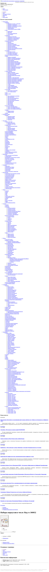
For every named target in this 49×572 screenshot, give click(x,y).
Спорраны (10, 218)
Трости (6, 327)
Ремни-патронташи (12, 70)
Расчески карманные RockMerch (11, 55)
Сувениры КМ (11, 250)
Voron (6, 356)
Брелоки (7, 285)
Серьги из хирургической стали (14, 407)
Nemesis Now (8, 125)
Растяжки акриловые (12, 399)
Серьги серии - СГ (11, 410)
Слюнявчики (10, 271)
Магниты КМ (10, 247)
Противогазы (8, 266)
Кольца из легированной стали (14, 362)
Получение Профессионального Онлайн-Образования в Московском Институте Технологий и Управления (23, 474)
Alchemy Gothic (8, 333)
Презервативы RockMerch (10, 319)
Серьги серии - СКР (12, 412)
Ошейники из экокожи (12, 39)
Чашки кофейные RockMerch (11, 152)
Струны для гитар (9, 186)
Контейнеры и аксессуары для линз (12, 157)
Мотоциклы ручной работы (13, 312)
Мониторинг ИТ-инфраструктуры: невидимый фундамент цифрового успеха (17, 456)
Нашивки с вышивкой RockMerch (14, 25)
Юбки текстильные (12, 237)
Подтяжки (7, 50)
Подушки (7, 141)
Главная (4, 11)
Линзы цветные (8, 160)
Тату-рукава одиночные (12, 90)
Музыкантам (5, 172)
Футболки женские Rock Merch (14, 211)
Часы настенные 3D (12, 99)
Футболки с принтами (12, 213)
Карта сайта (5, 17)
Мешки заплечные (11, 72)
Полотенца (7, 143)
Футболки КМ (11, 252)
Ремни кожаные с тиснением (13, 64)
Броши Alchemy (11, 336)
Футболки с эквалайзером (13, 214)
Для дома (5, 120)
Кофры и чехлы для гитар (10, 180)
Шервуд (9, 219)
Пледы (6, 140)
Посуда (6, 145)
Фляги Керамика (11, 305)
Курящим (5, 164)
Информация (5, 538)
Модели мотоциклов (9, 310)
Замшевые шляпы (11, 116)
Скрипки (7, 185)
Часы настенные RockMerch (13, 100)
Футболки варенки (11, 208)
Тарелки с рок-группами (10, 149)
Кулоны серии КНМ (12, 380)
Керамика (7, 300)
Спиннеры (7, 321)
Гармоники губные (9, 177)
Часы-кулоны (10, 104)
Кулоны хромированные (13, 383)
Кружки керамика (11, 301)
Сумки (9, 84)
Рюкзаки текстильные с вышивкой (15, 79)
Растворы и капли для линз (10, 162)
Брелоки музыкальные (12, 295)
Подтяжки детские (11, 51)
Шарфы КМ (10, 253)
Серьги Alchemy (11, 350)
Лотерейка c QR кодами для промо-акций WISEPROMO (12, 429)
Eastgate (6, 354)
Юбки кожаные (11, 235)
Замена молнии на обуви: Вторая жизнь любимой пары (12, 438)
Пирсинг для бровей (12, 394)
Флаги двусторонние (12, 278)
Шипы (6, 113)
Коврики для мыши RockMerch (14, 242)
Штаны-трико (10, 231)
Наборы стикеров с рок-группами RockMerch (19, 258)
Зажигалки (7, 166)
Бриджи (9, 222)
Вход (4, 8)
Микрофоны (7, 182)
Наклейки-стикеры (11, 257)
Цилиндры (10, 119)
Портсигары (7, 170)
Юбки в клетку (11, 233)
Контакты (5, 15)
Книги (9, 256)
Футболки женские (11, 210)
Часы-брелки (10, 102)
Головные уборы (6, 114)
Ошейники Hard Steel (12, 36)
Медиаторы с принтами (10, 181)
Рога (9, 304)
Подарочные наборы (9, 316)
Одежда (4, 203)
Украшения (5, 332)
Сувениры (5, 284)
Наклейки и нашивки (12, 249)
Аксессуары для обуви (9, 196)
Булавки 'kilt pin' (11, 216)
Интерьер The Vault (11, 123)
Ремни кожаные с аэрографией (14, 63)
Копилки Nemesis (11, 129)
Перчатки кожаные (11, 46)
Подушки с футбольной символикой (15, 273)
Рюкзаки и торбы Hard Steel (13, 77)
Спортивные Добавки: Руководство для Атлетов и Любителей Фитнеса (15, 492)
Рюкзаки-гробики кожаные (13, 81)
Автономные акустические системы (12, 173)
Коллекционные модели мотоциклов (15, 311)
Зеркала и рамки (11, 339)
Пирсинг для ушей (11, 397)
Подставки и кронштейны (10, 183)
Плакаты (9, 263)
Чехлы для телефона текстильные (14, 108)
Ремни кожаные (11, 60)
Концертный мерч (9, 243)
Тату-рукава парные (12, 91)
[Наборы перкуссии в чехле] (4, 526)
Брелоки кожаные (11, 294)
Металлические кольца (12, 367)
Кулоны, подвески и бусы (10, 368)
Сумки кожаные (11, 85)
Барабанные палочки (9, 176)
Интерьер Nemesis (11, 128)
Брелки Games (10, 286)
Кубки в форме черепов (12, 302)
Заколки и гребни (11, 338)
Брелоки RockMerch (12, 291)
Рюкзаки (9, 76)
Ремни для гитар (8, 184)
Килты (9, 217)
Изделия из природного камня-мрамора (13, 299)
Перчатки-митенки (11, 49)
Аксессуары (5, 21)
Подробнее (2, 426)
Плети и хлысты (8, 315)
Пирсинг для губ (11, 395)
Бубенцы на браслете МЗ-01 (8, 543)
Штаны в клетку (11, 227)
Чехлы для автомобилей (10, 282)
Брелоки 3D (10, 288)
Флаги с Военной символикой (14, 281)
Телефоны (7, 150)
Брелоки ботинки (11, 292)
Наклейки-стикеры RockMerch (16, 259)
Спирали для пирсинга (12, 404)
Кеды (6, 199)
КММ (6, 201)
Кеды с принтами (8, 200)
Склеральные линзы (9, 163)
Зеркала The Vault (11, 122)
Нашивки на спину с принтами (14, 23)
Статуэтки (7, 322)
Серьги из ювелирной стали (13, 408)
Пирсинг (7, 392)
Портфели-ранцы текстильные (14, 75)
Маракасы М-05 (6, 542)
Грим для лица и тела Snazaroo (11, 155)
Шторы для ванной (9, 153)
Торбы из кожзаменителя (13, 87)
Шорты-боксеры (11, 226)
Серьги (6, 406)
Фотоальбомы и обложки (13, 265)
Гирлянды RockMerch (9, 133)
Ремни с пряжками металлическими (15, 66)
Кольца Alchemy (11, 343)
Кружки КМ (10, 246)
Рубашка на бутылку (9, 320)
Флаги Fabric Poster (11, 277)
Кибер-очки (10, 31)
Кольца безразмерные (12, 361)
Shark (6, 192)
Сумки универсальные (12, 86)
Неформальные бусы (12, 388)
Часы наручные (11, 97)
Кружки (7, 135)
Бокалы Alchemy (11, 334)
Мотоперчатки (11, 43)
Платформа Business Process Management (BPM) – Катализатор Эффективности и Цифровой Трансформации (23, 465)
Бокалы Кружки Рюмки (12, 126)
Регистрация (5, 9)
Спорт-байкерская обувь (10, 202)
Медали (9, 346)
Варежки (9, 42)
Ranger (6, 191)
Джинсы (9, 223)
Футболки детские (11, 209)
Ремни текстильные (12, 69)
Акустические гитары (9, 175)
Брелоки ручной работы (12, 297)
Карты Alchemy (11, 342)
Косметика (5, 154)
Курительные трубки (9, 168)
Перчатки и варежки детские (13, 45)
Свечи (6, 148)
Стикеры (12, 261)
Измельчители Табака (9, 167)
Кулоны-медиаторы (12, 387)
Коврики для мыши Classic (13, 241)
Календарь (10, 341)
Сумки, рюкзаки (8, 71)
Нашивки (7, 22)
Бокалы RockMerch (9, 132)
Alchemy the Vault (8, 121)
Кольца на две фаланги (12, 364)
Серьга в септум (11, 402)
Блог (4, 12)
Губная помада (8, 156)
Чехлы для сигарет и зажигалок (11, 171)
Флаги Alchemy (11, 351)
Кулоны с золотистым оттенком (14, 378)
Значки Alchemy (11, 340)
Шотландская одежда (9, 215)
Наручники (7, 314)
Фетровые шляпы (11, 118)
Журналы (9, 255)
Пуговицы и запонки (12, 349)
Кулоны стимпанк (11, 382)
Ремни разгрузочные (12, 65)
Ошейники (7, 35)
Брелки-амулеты (11, 287)
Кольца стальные (11, 365)
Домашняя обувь (8, 197)
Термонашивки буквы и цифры (14, 29)
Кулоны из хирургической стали (14, 374)
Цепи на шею (8, 93)
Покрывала (7, 142)
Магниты (7, 309)
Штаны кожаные (11, 230)
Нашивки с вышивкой (12, 24)
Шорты (9, 224)
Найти (2, 6)
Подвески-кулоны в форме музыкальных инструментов (19, 391)
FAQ (4, 16)
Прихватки (7, 146)
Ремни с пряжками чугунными (14, 67)
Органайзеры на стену (9, 139)
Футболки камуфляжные (13, 212)
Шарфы (6, 109)
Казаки (6, 198)
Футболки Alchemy (11, 352)
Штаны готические (11, 228)
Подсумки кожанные (12, 74)
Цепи (6, 92)
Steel (6, 194)
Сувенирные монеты (9, 325)
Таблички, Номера (9, 326)
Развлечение (7, 267)
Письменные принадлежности (14, 347)
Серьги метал (10, 409)
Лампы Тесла (8, 307)
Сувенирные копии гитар (10, 324)
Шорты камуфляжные (12, 225)
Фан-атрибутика (8, 272)
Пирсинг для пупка (12, 396)
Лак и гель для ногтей (9, 159)
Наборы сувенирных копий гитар (12, 313)
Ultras (6, 195)
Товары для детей (8, 270)
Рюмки (6, 147)
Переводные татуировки (15, 260)
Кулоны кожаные (11, 375)
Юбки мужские (11, 236)
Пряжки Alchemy (11, 348)
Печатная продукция (9, 254)
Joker (6, 355)
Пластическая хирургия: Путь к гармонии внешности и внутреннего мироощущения (18, 483)
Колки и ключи (8, 178)
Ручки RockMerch (8, 269)
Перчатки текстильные (12, 47)
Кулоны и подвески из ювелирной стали (16, 371)
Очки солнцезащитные (12, 33)
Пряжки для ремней (12, 57)
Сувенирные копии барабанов (11, 323)
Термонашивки (11, 28)
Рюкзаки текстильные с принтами (15, 80)
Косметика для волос (9, 158)
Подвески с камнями (12, 390)
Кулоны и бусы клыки (12, 370)
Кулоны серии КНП (12, 381)
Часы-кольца (10, 103)
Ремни (6, 56)
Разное (4, 238)
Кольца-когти (10, 366)
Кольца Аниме (11, 360)
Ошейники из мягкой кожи (13, 38)
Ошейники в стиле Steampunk (14, 37)
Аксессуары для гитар (9, 174)
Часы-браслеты (11, 101)
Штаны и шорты (8, 221)
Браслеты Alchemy (11, 335)
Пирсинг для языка (11, 398)
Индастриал (10, 393)
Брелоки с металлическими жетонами (15, 298)
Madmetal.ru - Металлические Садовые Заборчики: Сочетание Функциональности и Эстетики (20, 447)
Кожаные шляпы (11, 117)
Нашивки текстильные (12, 26)
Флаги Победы (11, 280)
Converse (7, 190)
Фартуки (7, 205)
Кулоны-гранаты (11, 385)
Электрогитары (8, 188)
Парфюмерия (8, 161)
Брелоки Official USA (12, 289)
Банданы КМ (10, 244)
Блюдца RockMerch (9, 131)
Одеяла (6, 138)
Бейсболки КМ (11, 245)
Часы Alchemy (10, 353)
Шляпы (6, 115)
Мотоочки (10, 32)
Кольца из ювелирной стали (13, 363)
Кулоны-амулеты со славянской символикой (17, 384)
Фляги (6, 328)
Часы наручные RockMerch (13, 98)
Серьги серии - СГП (12, 411)
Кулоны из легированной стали (14, 372)
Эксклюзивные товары (10, 283)
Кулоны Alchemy (11, 344)
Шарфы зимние (11, 111)
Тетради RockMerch (12, 264)
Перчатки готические (12, 44)
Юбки (6, 232)
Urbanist (6, 204)
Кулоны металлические (12, 376)
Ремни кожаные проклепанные (14, 62)
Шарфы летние (11, 112)
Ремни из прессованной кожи (14, 59)
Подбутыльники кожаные (10, 318)
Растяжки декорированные (13, 401)
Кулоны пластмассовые (12, 377)
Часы (6, 94)
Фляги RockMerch (9, 329)
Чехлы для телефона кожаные (14, 107)
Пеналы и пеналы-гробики (13, 73)
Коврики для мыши (9, 240)
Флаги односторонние (12, 279)
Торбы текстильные (12, 88)
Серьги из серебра (11, 403)
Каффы (6, 357)
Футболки (7, 206)
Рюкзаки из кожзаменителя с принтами (16, 78)
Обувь (4, 189)
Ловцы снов (7, 308)
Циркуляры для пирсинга (13, 405)
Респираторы (8, 268)
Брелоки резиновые (12, 296)
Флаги (6, 275)
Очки (6, 30)
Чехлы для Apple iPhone (12, 106)
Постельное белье (8, 144)
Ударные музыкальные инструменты (12, 187)
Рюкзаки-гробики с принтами (14, 83)
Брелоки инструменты (12, 293)
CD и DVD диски (8, 239)
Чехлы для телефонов (9, 105)
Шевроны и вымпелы (9, 330)
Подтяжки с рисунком (12, 53)
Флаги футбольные (11, 274)
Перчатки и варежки (9, 40)
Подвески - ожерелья (12, 389)
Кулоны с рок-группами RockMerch (15, 379)
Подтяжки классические (13, 52)
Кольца (6, 358)
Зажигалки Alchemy (12, 337)
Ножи (6, 136)
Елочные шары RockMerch (10, 134)
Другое (9, 127)
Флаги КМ (10, 251)
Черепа (9, 306)
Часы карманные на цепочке (13, 95)
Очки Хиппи (10, 34)
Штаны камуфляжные (12, 229)
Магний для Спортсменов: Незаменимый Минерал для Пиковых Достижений (17, 500)
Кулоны (9, 369)
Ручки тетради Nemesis (12, 130)
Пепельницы (8, 169)
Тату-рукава (7, 89)
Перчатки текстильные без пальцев (15, 48)
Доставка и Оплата (7, 14)
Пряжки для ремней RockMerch (14, 58)
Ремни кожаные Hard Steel (13, 61)
